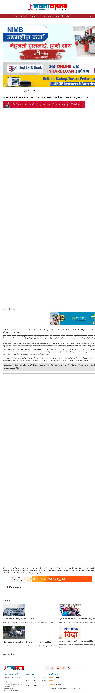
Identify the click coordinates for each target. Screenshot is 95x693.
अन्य (72, 16)
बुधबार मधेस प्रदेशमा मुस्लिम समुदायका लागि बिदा (76, 641)
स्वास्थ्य (27, 683)
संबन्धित (6, 600)
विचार (35, 678)
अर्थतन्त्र (35, 683)
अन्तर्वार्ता (50, 16)
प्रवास (43, 683)
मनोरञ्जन (43, 686)
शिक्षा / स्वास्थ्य (23, 16)
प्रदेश (67, 16)
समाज (27, 686)
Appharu (78, 688)
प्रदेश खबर (44, 681)
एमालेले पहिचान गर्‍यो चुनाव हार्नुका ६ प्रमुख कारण (20, 618)
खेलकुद (35, 686)
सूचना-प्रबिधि (60, 16)
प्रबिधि (35, 681)
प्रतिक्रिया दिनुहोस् (13, 587)
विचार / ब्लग (41, 16)
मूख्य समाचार (13, 16)
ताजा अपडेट (8, 655)
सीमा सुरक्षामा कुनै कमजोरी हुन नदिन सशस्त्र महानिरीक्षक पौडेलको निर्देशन (28, 642)
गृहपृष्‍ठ (27, 678)
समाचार (33, 16)
